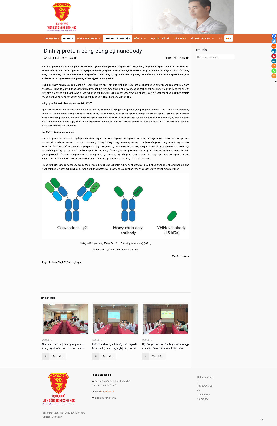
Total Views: (204, 394)
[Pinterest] (273, 56)
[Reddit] (273, 46)
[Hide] (275, 81)
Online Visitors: (205, 377)
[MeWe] (273, 61)
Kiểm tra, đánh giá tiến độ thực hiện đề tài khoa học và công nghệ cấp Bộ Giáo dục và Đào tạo (115, 346)
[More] (273, 75)
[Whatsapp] (273, 70)
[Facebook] (273, 36)
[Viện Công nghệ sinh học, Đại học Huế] (61, 17)
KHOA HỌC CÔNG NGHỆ (177, 58)
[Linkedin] (273, 51)
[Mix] (273, 65)
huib (57, 58)
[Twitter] (273, 41)
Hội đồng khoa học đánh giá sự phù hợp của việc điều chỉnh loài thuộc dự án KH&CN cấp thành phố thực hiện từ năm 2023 (165, 346)
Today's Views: (205, 386)
